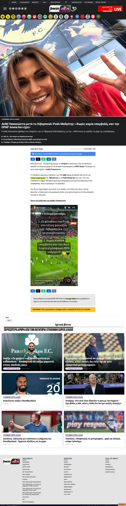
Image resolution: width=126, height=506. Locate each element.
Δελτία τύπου (26, 467)
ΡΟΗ (44, 2)
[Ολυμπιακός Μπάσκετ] (93, 16)
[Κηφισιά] (66, 16)
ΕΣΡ (23, 499)
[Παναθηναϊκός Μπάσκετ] (98, 16)
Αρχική (66, 462)
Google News (71, 299)
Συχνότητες (25, 464)
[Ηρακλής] (77, 16)
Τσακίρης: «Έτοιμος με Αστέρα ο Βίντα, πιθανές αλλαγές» (22, 142)
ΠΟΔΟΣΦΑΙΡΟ (24, 2)
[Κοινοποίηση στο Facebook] (33, 159)
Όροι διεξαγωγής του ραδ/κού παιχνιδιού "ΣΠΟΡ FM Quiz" (31, 485)
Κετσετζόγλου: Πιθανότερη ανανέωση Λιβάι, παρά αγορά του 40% (25, 139)
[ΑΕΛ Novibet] (72, 16)
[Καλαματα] (61, 16)
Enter (65, 479)
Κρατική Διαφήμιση (28, 502)
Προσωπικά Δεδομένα (29, 477)
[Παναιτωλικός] (50, 16)
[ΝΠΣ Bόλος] (24, 16)
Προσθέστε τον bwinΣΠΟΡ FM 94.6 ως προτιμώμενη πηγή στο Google (58, 154)
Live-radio (67, 494)
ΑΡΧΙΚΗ (14, 2)
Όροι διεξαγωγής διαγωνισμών (31, 482)
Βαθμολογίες (68, 477)
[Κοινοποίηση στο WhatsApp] (43, 159)
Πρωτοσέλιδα (68, 482)
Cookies (24, 479)
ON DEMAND (89, 2)
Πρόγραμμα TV (68, 492)
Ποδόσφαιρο (67, 464)
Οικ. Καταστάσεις (27, 472)
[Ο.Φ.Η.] (40, 16)
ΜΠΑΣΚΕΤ (35, 2)
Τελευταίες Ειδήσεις (69, 484)
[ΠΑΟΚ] (56, 16)
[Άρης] (8, 16)
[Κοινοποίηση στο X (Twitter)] (38, 159)
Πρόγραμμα (26, 462)
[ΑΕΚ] (2, 16)
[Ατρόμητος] (18, 16)
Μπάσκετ (66, 467)
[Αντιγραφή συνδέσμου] (54, 159)
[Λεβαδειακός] (29, 16)
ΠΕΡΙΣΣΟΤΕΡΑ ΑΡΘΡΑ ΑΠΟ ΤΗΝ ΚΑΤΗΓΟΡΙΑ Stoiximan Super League (38, 329)
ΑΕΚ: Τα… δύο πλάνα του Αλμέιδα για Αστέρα (18, 136)
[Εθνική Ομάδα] (88, 16)
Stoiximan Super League (10, 119)
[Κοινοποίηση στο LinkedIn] (48, 159)
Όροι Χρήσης (26, 474)
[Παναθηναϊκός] (45, 16)
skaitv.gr (108, 464)
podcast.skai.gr (110, 472)
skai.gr (107, 462)
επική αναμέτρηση (38, 178)
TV (66, 2)
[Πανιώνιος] (82, 16)
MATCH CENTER (101, 2)
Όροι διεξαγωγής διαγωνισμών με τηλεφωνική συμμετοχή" (31, 493)
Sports (66, 472)
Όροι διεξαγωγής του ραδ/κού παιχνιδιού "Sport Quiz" (31, 489)
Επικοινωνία (26, 469)
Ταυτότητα (25, 497)
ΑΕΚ (64, 175)
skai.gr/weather (110, 469)
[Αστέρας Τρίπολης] (13, 16)
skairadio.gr (109, 467)
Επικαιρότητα (68, 474)
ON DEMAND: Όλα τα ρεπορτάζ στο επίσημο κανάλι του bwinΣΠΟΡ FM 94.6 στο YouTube (61, 309)
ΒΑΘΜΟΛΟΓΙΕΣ (77, 2)
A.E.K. (9, 320)
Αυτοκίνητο (67, 469)
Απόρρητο (122, 504)
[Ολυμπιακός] (34, 16)
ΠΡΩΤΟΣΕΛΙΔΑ (55, 2)
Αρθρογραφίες (68, 487)
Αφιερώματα (67, 489)
